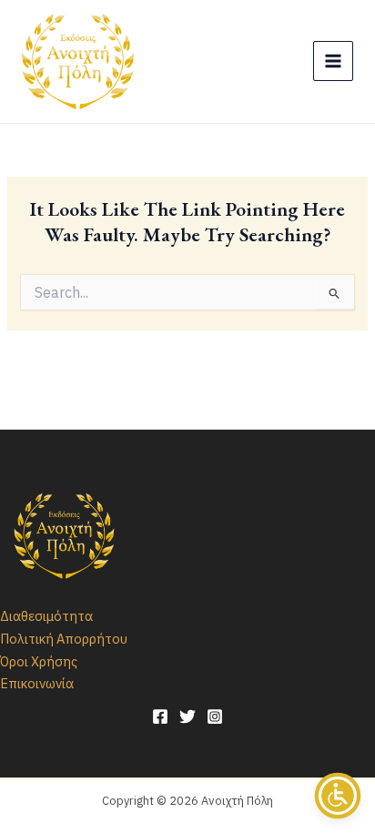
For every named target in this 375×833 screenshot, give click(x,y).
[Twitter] (187, 716)
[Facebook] (160, 716)
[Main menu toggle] (333, 61)
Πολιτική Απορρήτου (63, 638)
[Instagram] (215, 716)
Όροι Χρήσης (38, 661)
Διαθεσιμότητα (46, 616)
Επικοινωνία (37, 683)
